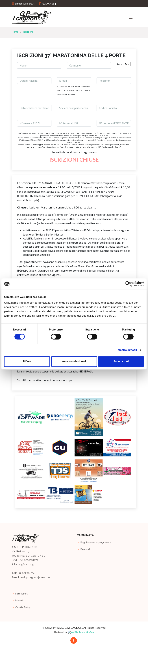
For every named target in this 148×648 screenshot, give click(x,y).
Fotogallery (21, 593)
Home (15, 31)
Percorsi (85, 549)
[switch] (56, 336)
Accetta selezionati (74, 361)
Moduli (19, 600)
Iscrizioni (28, 31)
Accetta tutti (121, 361)
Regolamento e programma (95, 542)
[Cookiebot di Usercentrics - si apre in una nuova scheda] (128, 284)
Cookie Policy (23, 607)
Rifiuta (27, 361)
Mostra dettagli (127, 349)
